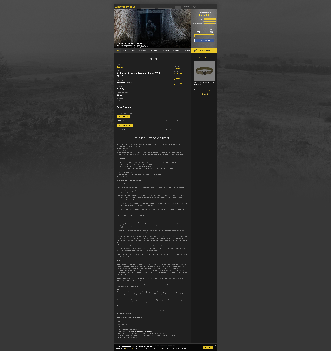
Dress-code (144, 50)
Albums (177, 50)
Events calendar (204, 50)
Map (125, 50)
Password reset (187, 7)
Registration (186, 6)
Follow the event (205, 36)
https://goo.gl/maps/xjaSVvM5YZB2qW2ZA (140, 331)
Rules (133, 50)
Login (177, 7)
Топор (144, 45)
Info (118, 50)
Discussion (166, 50)
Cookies (159, 348)
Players (155, 50)
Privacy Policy (129, 348)
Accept (208, 347)
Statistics (187, 50)
